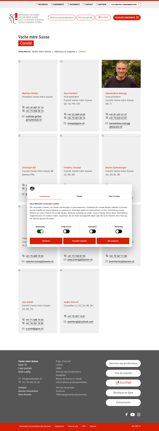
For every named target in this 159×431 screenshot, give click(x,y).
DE (133, 426)
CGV (84, 426)
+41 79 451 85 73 (76, 118)
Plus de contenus (125, 17)
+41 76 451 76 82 (34, 323)
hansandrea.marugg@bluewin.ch (119, 125)
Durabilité (61, 375)
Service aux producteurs (68, 371)
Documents (75, 4)
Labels (59, 364)
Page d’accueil (63, 361)
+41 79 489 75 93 (34, 256)
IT (140, 426)
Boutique (102, 4)
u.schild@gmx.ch (34, 328)
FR (136, 426)
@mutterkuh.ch (34, 119)
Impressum (59, 426)
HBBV (59, 368)
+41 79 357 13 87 (76, 316)
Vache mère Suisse (41, 51)
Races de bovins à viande (69, 378)
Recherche (43, 4)
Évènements (58, 4)
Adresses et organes (64, 51)
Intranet (93, 426)
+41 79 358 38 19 (34, 111)
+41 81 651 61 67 (118, 114)
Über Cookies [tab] (114, 196)
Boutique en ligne (123, 392)
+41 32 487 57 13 (34, 107)
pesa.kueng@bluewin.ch (80, 259)
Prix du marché (85, 17)
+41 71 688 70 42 (34, 319)
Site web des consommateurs (124, 4)
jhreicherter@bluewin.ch (121, 261)
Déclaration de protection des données (35, 426)
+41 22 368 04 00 (76, 114)
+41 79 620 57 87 (118, 118)
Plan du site (73, 426)
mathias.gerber (34, 116)
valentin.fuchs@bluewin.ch (39, 261)
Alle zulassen (113, 241)
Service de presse (65, 387)
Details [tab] (79, 196)
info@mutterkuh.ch (32, 378)
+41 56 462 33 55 (31, 382)
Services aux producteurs (61, 17)
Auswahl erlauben (79, 241)
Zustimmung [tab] (44, 196)
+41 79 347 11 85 (118, 256)
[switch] (66, 231)
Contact (89, 4)
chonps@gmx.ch (76, 123)
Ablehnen (46, 241)
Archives (60, 391)
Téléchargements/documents (71, 394)
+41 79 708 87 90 (76, 256)
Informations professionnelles (71, 382)
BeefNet (103, 17)
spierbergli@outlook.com (80, 321)
